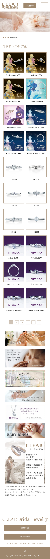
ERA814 (14, 180)
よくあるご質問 (12, 543)
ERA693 (14, 206)
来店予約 (30, 5)
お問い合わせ (25, 536)
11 (33, 322)
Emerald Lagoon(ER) (36, 101)
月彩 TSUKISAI (36, 284)
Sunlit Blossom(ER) (14, 127)
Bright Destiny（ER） (14, 153)
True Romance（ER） (14, 75)
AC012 (13, 232)
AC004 (36, 232)
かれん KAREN (13, 258)
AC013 (36, 206)
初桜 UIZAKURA (36, 258)
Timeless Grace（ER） (13, 101)
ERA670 (36, 180)
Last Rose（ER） (36, 75)
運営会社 (40, 543)
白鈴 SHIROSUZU (13, 284)
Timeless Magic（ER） (36, 127)
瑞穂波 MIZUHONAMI (13, 310)
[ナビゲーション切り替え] (44, 6)
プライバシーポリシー (27, 543)
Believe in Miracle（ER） (36, 153)
